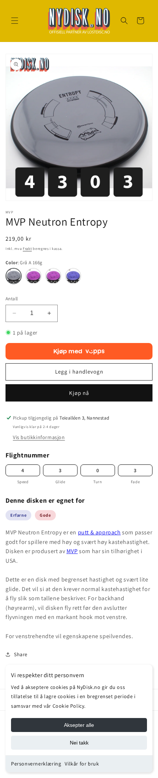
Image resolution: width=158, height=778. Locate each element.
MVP (72, 551)
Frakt (27, 248)
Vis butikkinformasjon (39, 437)
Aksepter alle (79, 725)
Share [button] (21, 654)
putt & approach (99, 532)
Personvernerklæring (36, 763)
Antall (12, 299)
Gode (45, 515)
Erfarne (18, 515)
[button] (15, 21)
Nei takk (79, 743)
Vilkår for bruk (82, 763)
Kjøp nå (79, 392)
